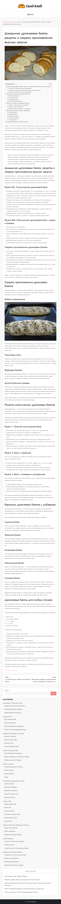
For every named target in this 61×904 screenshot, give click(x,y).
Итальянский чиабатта (10, 787)
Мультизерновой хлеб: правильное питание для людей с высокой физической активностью (28, 884)
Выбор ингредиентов (14, 96)
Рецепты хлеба (7, 801)
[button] (49, 84)
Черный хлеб (8, 821)
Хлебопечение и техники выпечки (12, 852)
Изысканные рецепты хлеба (12, 814)
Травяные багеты (13, 114)
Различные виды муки (10, 740)
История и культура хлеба (10, 750)
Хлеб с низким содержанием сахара (15, 729)
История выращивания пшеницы (13, 767)
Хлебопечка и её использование (13, 865)
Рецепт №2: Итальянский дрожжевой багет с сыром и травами (25, 90)
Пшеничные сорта (8, 764)
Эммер (6, 777)
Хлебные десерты (9, 845)
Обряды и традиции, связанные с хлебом (16, 757)
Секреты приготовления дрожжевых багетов (20, 92)
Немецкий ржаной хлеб (11, 794)
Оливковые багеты (14, 116)
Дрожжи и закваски (16, 22)
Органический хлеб (10, 723)
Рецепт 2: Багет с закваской (16, 107)
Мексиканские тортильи (11, 790)
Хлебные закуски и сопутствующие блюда (16, 848)
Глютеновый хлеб (9, 811)
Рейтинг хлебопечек (9, 831)
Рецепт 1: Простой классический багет (18, 105)
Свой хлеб (6, 22)
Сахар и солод (8, 743)
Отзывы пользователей (10, 828)
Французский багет (9, 797)
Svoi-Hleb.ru (33, 902)
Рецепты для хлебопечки (11, 858)
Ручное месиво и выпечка (11, 862)
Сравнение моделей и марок (12, 835)
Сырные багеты (13, 112)
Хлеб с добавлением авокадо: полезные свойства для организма (24, 889)
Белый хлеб (7, 807)
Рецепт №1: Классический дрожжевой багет (20, 88)
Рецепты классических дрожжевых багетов (18, 103)
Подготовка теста (13, 97)
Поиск (7, 690)
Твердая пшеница (9, 774)
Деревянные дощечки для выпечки (14, 706)
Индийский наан (9, 784)
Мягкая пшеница (9, 770)
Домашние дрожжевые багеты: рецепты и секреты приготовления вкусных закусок (29, 86)
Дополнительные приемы (15, 101)
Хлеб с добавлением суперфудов (14, 726)
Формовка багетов (14, 99)
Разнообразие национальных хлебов (13, 781)
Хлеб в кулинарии (8, 838)
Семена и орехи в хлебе (11, 746)
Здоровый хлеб (7, 717)
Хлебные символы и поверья (12, 760)
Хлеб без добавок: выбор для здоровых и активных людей (22, 880)
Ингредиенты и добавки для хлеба (13, 733)
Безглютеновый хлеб (10, 719)
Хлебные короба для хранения (13, 709)
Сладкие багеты (13, 120)
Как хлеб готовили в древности (13, 753)
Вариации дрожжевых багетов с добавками (18, 110)
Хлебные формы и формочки (12, 713)
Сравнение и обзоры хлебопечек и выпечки (16, 825)
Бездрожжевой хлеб (10, 804)
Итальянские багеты (14, 118)
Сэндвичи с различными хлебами (14, 841)
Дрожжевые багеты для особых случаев (17, 122)
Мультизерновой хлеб (10, 818)
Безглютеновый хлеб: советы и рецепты (16, 876)
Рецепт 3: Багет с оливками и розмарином (19, 108)
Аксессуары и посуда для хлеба (12, 703)
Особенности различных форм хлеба (15, 855)
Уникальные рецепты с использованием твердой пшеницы (21, 892)
